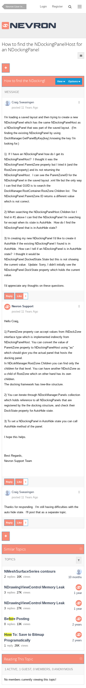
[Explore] (79, 6)
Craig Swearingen (23, 102)
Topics (10, 559)
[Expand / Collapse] (81, 549)
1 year (78, 593)
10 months (75, 577)
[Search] (70, 6)
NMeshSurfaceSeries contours (30, 571)
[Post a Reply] (6, 68)
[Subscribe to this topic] (81, 55)
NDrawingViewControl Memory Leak (34, 587)
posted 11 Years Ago (25, 107)
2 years (77, 624)
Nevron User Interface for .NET (16, 6)
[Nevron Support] (79, 587)
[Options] (79, 102)
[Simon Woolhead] (79, 571)
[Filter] (78, 560)
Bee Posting (16, 619)
